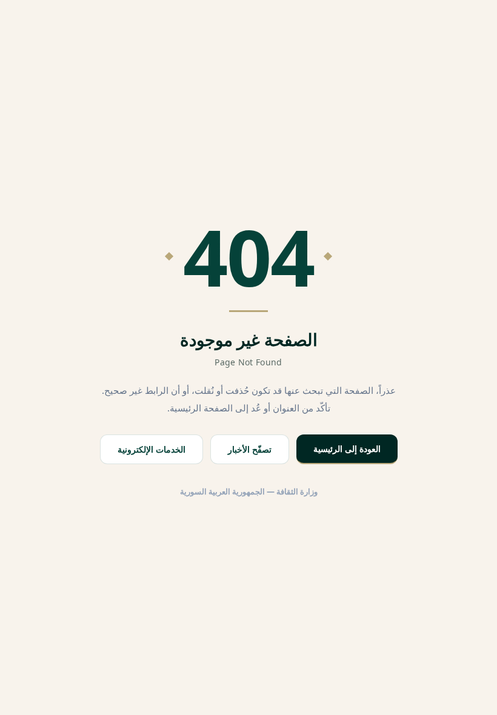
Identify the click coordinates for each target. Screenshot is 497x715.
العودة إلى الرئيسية (347, 448)
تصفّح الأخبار (250, 449)
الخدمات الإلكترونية (151, 449)
